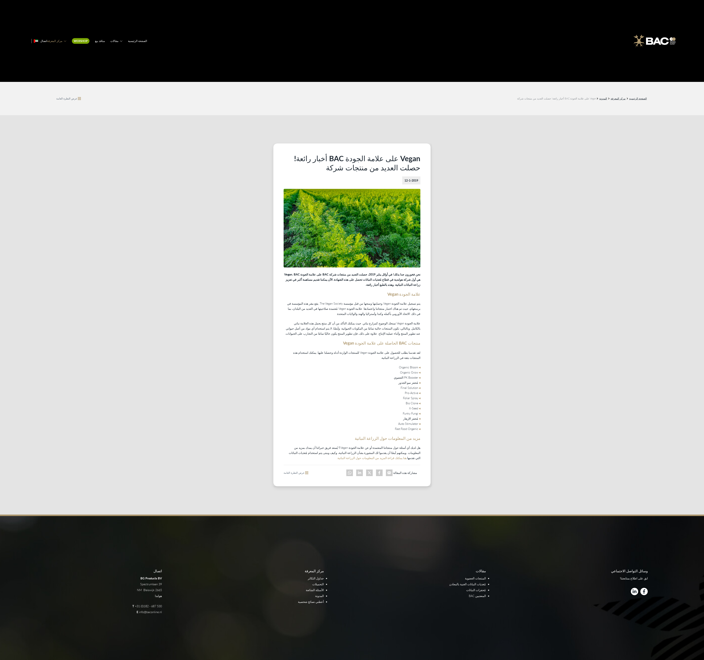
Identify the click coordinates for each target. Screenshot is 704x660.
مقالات (114, 41)
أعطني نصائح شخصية (311, 602)
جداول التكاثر (316, 578)
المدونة (603, 98)
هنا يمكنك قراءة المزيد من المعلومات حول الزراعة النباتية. (371, 458)
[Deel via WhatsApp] (349, 472)
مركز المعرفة (54, 41)
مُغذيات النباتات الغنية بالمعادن (467, 584)
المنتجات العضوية (475, 578)
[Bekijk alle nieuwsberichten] (79, 98)
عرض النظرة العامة (66, 98)
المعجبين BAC (477, 596)
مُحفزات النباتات (476, 590)
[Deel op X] (369, 472)
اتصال (43, 41)
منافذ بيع (100, 41)
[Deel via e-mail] (389, 472)
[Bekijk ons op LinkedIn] (634, 591)
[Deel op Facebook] (379, 472)
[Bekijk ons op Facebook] (644, 591)
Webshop (81, 41)
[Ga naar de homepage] (654, 41)
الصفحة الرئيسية (137, 41)
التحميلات (318, 584)
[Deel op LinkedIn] (359, 472)
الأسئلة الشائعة (315, 590)
